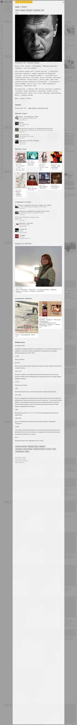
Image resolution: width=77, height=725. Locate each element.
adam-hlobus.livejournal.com (38, 108)
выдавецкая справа (33, 446)
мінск (54, 449)
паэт (42, 10)
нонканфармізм (20, 451)
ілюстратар (37, 10)
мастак (17, 10)
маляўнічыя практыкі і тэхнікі (42, 449)
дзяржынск (42, 446)
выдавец (23, 10)
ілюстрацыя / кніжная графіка (24, 449)
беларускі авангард (21, 446)
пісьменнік (29, 10)
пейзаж (27, 451)
